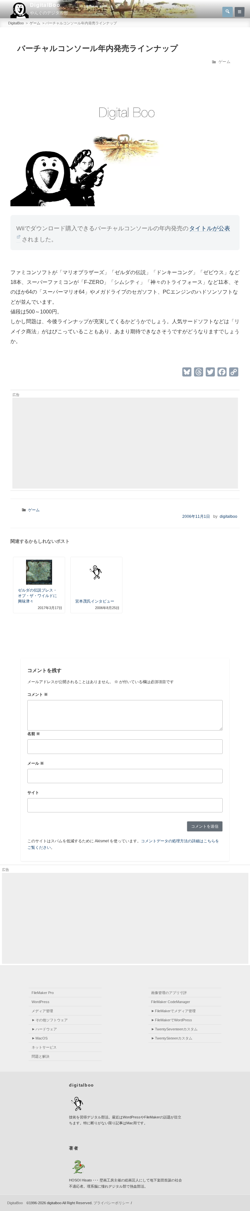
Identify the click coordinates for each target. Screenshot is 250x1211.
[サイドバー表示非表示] (239, 12)
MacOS (41, 1038)
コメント (37, 694)
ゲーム (224, 61)
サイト (33, 792)
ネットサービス (44, 1047)
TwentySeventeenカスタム (176, 1029)
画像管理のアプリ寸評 (169, 993)
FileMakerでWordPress (173, 1020)
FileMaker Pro (43, 993)
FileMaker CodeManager (170, 1002)
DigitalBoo (45, 5)
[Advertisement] (125, 443)
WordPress (40, 1002)
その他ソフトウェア (51, 1020)
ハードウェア (46, 1029)
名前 (33, 734)
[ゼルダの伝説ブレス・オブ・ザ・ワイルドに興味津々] (39, 573)
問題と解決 (40, 1056)
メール (35, 763)
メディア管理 (42, 1011)
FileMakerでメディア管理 (175, 1011)
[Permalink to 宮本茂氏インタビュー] (96, 573)
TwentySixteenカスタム (173, 1038)
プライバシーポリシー (111, 1203)
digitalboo (228, 516)
